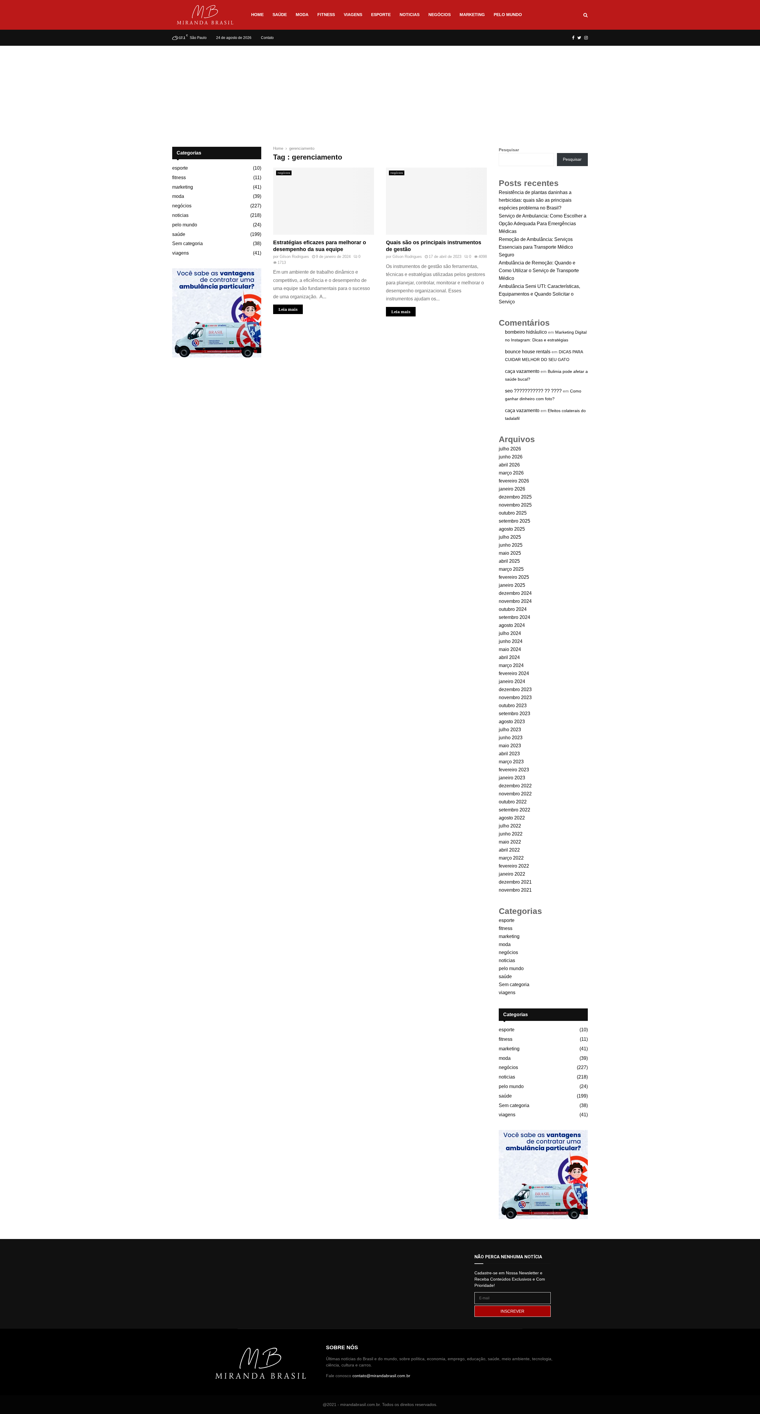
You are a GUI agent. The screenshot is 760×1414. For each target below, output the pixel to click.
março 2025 (511, 569)
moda (302, 14)
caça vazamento (522, 371)
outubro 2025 (513, 513)
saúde (280, 14)
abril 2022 (509, 849)
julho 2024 (510, 633)
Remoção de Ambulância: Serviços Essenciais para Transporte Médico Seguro (536, 247)
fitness (326, 14)
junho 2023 (510, 737)
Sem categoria (187, 243)
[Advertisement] (380, 90)
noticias (409, 14)
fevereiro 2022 (514, 865)
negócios (439, 14)
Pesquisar (509, 149)
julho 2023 (510, 729)
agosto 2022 (512, 817)
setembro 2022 (514, 809)
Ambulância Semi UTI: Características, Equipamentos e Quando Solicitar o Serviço (539, 294)
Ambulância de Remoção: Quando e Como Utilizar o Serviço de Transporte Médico (539, 270)
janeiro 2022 (512, 874)
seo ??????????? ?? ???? (533, 390)
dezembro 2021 (515, 882)
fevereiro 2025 (514, 577)
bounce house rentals (527, 351)
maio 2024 (510, 649)
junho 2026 (510, 456)
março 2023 (511, 761)
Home (257, 14)
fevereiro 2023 (514, 769)
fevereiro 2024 (514, 673)
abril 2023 (509, 753)
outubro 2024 (513, 609)
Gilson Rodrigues (294, 256)
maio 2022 (510, 841)
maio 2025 (510, 553)
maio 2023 (510, 745)
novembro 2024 (515, 601)
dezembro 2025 (515, 496)
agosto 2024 (512, 625)
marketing (472, 14)
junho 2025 (510, 545)
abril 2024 (509, 657)
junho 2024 (510, 641)
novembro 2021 (515, 890)
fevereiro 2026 (514, 480)
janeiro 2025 (512, 585)
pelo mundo (508, 14)
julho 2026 (510, 448)
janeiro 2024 (512, 681)
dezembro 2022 (515, 785)
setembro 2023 (514, 713)
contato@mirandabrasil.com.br (381, 1375)
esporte (381, 14)
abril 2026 (509, 464)
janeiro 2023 (512, 777)
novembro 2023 (515, 697)
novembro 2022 (515, 793)
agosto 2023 (512, 721)
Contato (267, 38)
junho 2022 (510, 833)
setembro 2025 (514, 521)
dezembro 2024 (515, 593)
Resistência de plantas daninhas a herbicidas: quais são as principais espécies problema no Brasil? (535, 200)
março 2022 (511, 857)
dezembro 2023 (515, 689)
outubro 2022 (513, 801)
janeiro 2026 (512, 488)
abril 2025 (509, 561)
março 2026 (511, 472)
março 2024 (511, 665)
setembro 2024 (514, 617)
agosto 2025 (512, 529)
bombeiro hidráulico (526, 332)
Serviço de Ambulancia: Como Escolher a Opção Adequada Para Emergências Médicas (542, 223)
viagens (353, 14)
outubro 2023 (513, 705)
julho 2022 (510, 825)
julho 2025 (510, 537)
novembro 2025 (515, 504)
